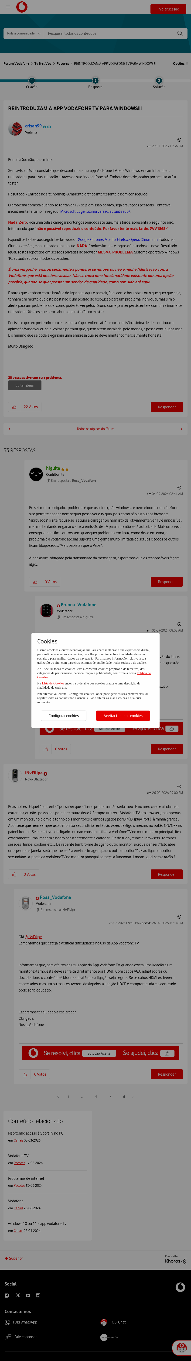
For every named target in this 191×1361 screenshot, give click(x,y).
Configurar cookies (63, 715)
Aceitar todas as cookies (123, 715)
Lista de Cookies (53, 683)
